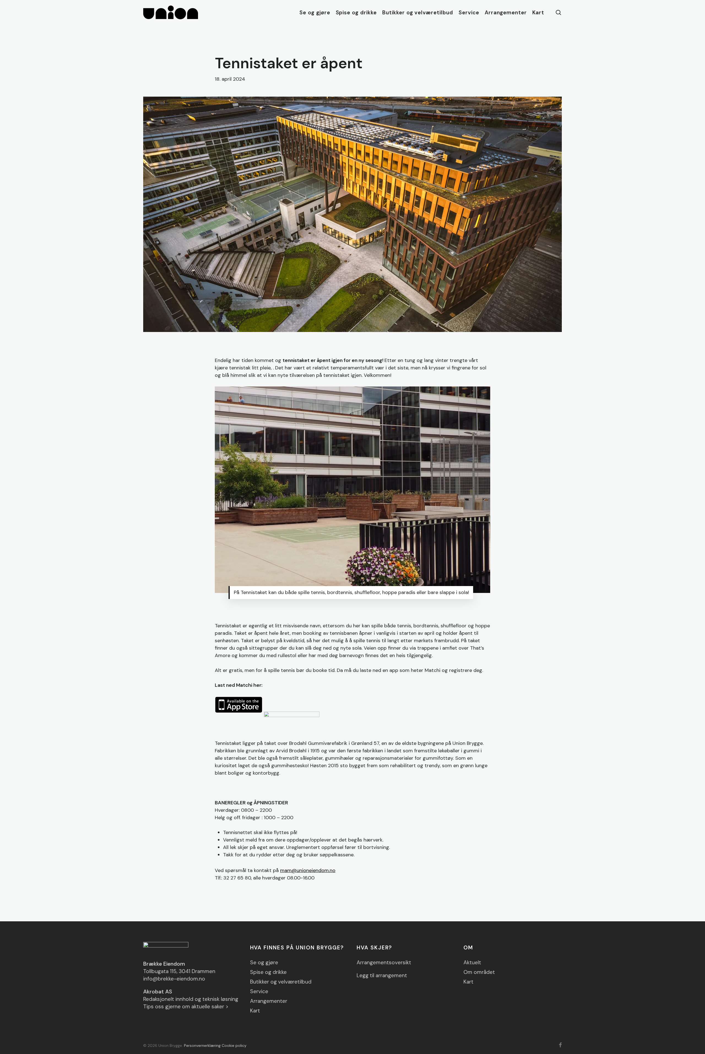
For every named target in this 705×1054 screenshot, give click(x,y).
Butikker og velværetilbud (280, 981)
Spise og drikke (268, 972)
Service (259, 991)
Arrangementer (268, 1001)
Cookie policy (234, 1045)
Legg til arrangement (382, 975)
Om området (479, 972)
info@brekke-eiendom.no (174, 978)
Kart (255, 1010)
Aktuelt (472, 962)
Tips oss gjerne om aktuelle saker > (186, 1006)
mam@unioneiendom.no (307, 870)
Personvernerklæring (202, 1045)
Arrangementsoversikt (384, 962)
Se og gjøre (264, 962)
